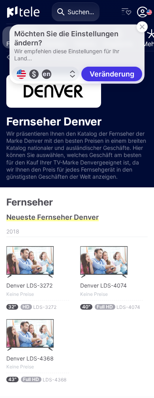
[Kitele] (23, 11)
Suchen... (81, 12)
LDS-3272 (32, 307)
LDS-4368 (37, 379)
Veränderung (112, 74)
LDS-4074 (111, 307)
